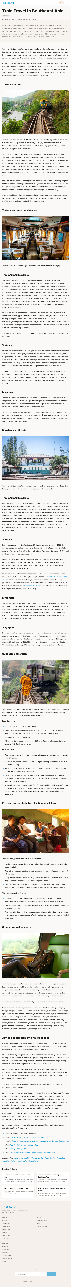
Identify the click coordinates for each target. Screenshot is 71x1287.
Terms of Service (7, 1258)
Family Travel (6, 1229)
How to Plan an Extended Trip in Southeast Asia (27, 1137)
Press (4, 1261)
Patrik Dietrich (50, 1158)
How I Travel (6, 1238)
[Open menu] (67, 2)
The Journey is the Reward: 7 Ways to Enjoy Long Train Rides (32, 1153)
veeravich (17, 1158)
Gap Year (5, 1232)
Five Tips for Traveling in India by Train (24, 1145)
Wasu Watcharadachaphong (27, 1161)
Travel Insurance (42, 1226)
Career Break (6, 1226)
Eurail (38, 1223)
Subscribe (51, 1274)
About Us (5, 1246)
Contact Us (5, 1249)
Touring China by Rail (18, 1149)
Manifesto (5, 1252)
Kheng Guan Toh (37, 1158)
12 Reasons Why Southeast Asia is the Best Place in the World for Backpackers (39, 1141)
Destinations (6, 1223)
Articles (4, 1220)
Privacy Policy (6, 1255)
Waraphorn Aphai (9, 1161)
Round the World (42, 1220)
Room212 (26, 1158)
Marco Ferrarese (9, 19)
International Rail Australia (32, 586)
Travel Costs (6, 1235)
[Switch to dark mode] (61, 2)
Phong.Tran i (61, 1158)
